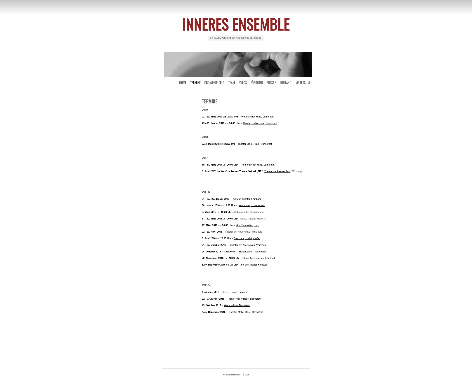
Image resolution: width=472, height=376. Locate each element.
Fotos (243, 82)
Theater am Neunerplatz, (277, 171)
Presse (271, 82)
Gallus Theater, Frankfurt (235, 292)
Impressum (302, 82)
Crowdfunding (214, 82)
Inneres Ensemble (236, 24)
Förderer (257, 82)
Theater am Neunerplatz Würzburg (248, 245)
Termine (195, 82)
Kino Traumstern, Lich (247, 225)
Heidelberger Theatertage (252, 251)
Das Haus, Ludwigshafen (247, 238)
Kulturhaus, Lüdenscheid (252, 205)
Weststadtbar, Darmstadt (237, 305)
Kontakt (285, 82)
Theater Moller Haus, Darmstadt (257, 116)
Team (231, 82)
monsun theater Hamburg (253, 264)
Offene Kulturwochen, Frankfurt (258, 258)
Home (182, 82)
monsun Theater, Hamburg (247, 199)
